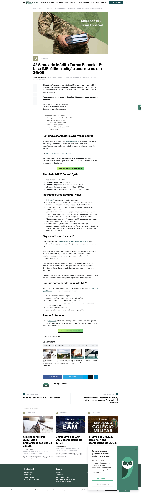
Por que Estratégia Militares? (65, 479)
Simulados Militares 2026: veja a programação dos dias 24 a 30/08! (37, 441)
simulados (52, 321)
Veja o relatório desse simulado (70, 168)
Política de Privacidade (31, 479)
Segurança (28, 474)
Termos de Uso (29, 477)
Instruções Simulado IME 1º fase (56, 122)
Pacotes (58, 472)
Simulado (51, 200)
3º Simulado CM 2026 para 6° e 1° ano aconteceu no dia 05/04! (102, 439)
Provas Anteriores (52, 129)
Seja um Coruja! (116, 2)
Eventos (41, 8)
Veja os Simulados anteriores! (70, 331)
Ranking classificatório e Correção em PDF (59, 118)
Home (34, 8)
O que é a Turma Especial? (55, 124)
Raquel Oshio (29, 449)
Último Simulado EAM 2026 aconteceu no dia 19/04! (69, 439)
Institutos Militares (62, 477)
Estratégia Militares (40, 77)
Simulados (49, 8)
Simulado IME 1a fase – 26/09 (56, 120)
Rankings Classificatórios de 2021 (58, 153)
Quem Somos (28, 472)
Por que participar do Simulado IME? (58, 127)
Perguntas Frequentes (63, 482)
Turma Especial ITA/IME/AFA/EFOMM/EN (74, 241)
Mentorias (59, 474)
